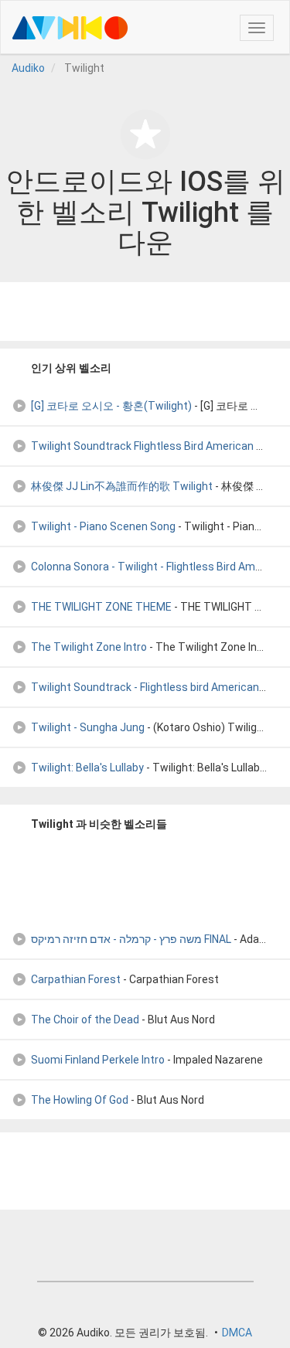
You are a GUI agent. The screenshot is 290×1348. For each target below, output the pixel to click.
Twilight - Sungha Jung (88, 727)
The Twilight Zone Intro (89, 647)
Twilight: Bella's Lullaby (87, 767)
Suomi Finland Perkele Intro (98, 1060)
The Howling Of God (79, 1100)
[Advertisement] (145, 311)
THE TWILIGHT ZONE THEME (101, 607)
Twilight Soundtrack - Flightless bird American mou (157, 687)
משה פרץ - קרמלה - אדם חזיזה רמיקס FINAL (131, 939)
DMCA (237, 1332)
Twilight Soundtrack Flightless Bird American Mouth (159, 446)
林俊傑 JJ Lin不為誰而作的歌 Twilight (122, 486)
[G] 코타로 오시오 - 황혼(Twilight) (111, 406)
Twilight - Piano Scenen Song (103, 526)
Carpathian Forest (76, 979)
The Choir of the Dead (85, 1019)
